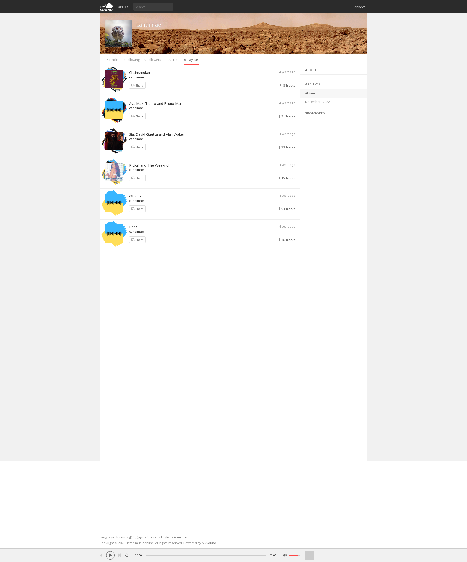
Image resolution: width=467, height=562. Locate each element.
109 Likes (172, 59)
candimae (148, 24)
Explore (123, 7)
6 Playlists (191, 59)
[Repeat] (126, 555)
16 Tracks (112, 59)
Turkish (121, 537)
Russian (153, 537)
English (166, 537)
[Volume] (294, 555)
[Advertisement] (333, 288)
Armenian (181, 537)
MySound (209, 543)
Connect (358, 7)
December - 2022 (317, 101)
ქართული (136, 537)
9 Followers (152, 59)
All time (310, 93)
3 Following (132, 59)
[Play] (110, 555)
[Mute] (285, 555)
